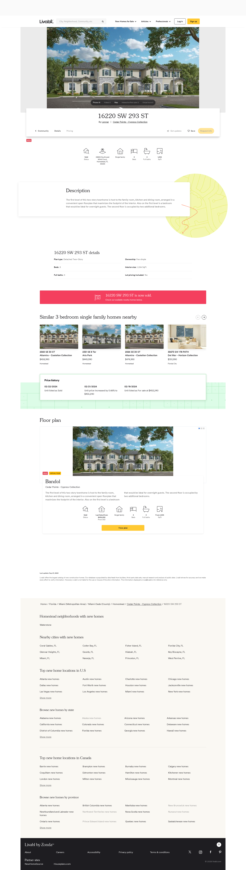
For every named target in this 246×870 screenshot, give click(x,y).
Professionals (162, 21)
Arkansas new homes (177, 718)
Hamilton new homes (136, 772)
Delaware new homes (178, 724)
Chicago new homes (178, 679)
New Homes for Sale (124, 21)
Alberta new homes (50, 805)
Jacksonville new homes (180, 685)
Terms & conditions (160, 852)
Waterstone (45, 625)
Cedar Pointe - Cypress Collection (130, 122)
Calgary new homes (178, 766)
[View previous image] (29, 71)
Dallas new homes (49, 685)
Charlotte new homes (136, 679)
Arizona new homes (134, 718)
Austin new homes (92, 679)
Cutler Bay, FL (90, 645)
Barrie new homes (49, 766)
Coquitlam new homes (51, 772)
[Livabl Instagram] (200, 852)
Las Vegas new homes (51, 691)
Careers (60, 852)
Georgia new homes (134, 730)
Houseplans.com (62, 864)
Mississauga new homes (137, 779)
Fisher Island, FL (133, 645)
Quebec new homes (135, 821)
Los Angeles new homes (95, 691)
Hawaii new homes (176, 730)
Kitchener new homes (179, 772)
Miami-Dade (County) (99, 604)
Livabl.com (148, 580)
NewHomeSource (34, 864)
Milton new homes (92, 779)
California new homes (51, 724)
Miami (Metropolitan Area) (72, 604)
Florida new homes (92, 730)
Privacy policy (126, 852)
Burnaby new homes (135, 766)
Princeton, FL (132, 658)
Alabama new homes (50, 718)
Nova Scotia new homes (137, 811)
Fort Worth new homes (94, 685)
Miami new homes (134, 691)
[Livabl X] (189, 852)
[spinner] (102, 21)
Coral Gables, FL (48, 645)
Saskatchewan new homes (181, 821)
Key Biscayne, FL (176, 652)
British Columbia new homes (97, 805)
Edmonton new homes (94, 772)
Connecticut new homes (136, 724)
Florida (52, 604)
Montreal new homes (179, 779)
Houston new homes (135, 685)
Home (43, 604)
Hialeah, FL (131, 652)
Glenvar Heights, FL (50, 652)
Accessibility (93, 852)
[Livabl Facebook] (210, 852)
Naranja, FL (88, 658)
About (28, 852)
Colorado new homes (93, 724)
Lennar (105, 122)
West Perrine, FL (176, 658)
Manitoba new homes (136, 805)
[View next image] (216, 71)
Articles (144, 21)
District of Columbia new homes (56, 730)
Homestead (118, 604)
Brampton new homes (94, 766)
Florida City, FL (175, 645)
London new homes (50, 779)
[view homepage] (47, 21)
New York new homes (179, 691)
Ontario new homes (50, 821)
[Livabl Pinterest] (220, 852)
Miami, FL (45, 658)
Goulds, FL (88, 652)
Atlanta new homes (49, 679)
